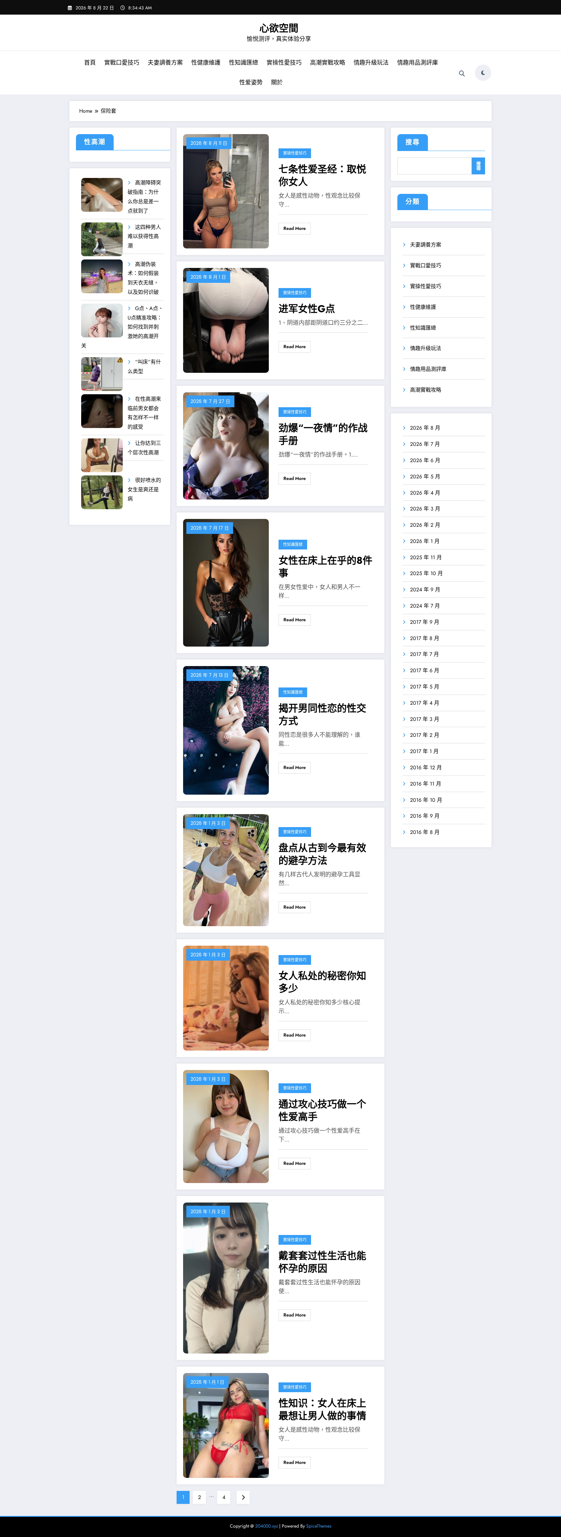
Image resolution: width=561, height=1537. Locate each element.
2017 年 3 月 (424, 719)
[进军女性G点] (226, 320)
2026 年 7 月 (425, 444)
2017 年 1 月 (424, 751)
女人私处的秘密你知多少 (322, 982)
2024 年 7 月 (425, 606)
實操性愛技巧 (284, 62)
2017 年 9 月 (424, 622)
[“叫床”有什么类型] (102, 374)
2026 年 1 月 (425, 541)
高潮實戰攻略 (327, 62)
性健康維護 (205, 62)
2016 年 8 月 (425, 832)
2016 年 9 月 (425, 816)
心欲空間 (278, 28)
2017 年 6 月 (424, 670)
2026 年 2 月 (425, 525)
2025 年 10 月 (426, 573)
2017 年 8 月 (424, 638)
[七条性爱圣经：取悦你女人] (226, 191)
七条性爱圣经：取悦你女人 (322, 175)
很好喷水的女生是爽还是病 (144, 489)
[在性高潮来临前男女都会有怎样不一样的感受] (102, 411)
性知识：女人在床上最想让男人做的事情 (322, 1409)
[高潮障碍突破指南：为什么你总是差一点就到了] (102, 195)
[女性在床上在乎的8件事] (226, 582)
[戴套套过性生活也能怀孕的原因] (226, 1277)
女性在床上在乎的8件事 (325, 566)
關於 (277, 82)
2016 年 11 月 (425, 783)
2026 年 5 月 (425, 476)
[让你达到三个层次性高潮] (102, 455)
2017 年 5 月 (424, 686)
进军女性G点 (307, 308)
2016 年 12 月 (426, 767)
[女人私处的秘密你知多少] (226, 997)
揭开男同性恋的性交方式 (322, 714)
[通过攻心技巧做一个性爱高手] (226, 1126)
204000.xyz (266, 1526)
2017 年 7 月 (424, 654)
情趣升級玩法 (371, 62)
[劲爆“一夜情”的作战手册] (226, 445)
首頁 (90, 62)
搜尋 (412, 142)
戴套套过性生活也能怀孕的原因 (322, 1262)
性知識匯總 (243, 62)
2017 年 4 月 (424, 703)
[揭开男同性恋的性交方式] (226, 730)
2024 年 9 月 (425, 589)
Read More (294, 228)
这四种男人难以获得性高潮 (144, 236)
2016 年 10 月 (426, 800)
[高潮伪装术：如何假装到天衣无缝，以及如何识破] (102, 276)
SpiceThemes (318, 1526)
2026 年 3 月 (425, 508)
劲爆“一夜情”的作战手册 (323, 434)
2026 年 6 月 (425, 460)
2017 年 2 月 (424, 735)
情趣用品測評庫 (417, 62)
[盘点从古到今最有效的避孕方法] (226, 869)
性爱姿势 (251, 82)
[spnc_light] (483, 73)
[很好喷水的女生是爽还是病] (102, 492)
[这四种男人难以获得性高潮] (102, 239)
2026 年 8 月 (425, 428)
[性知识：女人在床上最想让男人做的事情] (226, 1425)
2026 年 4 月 (425, 493)
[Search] (462, 74)
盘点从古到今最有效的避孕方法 (322, 854)
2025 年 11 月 (426, 557)
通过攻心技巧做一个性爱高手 (322, 1110)
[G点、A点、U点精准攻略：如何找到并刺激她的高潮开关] (102, 321)
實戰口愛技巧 (121, 62)
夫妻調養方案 (165, 62)
